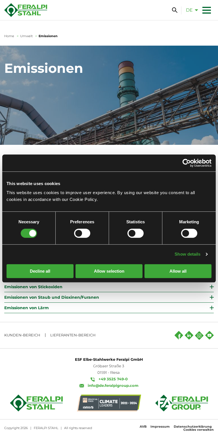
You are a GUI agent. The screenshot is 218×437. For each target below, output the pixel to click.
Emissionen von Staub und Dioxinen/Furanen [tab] (51, 297)
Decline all (40, 271)
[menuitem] (190, 10)
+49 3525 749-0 (113, 379)
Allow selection (109, 271)
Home (9, 36)
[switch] (82, 233)
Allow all (177, 271)
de (189, 10)
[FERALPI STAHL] (25, 10)
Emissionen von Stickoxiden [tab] (33, 286)
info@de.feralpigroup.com (113, 385)
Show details (187, 254)
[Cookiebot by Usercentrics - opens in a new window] (186, 163)
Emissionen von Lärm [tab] (26, 307)
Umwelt (26, 36)
